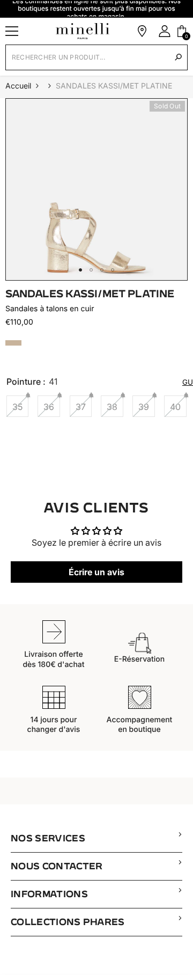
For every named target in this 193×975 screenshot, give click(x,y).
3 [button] (102, 270)
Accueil (18, 85)
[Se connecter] (164, 31)
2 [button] (91, 270)
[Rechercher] (178, 57)
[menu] (11, 31)
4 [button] (112, 270)
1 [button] (80, 270)
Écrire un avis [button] (96, 572)
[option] (96, 189)
